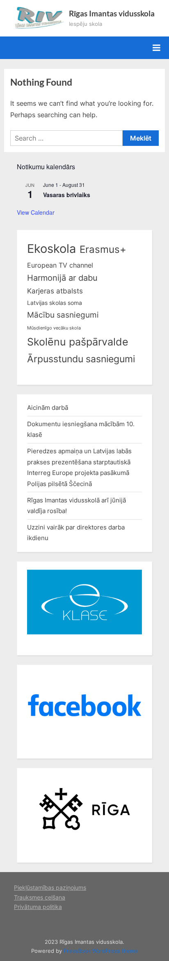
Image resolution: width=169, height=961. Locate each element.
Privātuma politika (38, 907)
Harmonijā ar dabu (62, 278)
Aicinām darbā (47, 407)
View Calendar (36, 212)
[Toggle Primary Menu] (156, 47)
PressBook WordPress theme (101, 951)
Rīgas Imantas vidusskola (112, 13)
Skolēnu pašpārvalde (77, 342)
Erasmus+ (103, 249)
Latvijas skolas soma (54, 302)
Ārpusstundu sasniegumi (81, 359)
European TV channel (60, 265)
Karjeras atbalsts (55, 291)
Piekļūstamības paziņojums (50, 887)
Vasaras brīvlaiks (66, 195)
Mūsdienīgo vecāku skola (54, 328)
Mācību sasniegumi (63, 315)
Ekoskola (51, 248)
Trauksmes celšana (39, 897)
